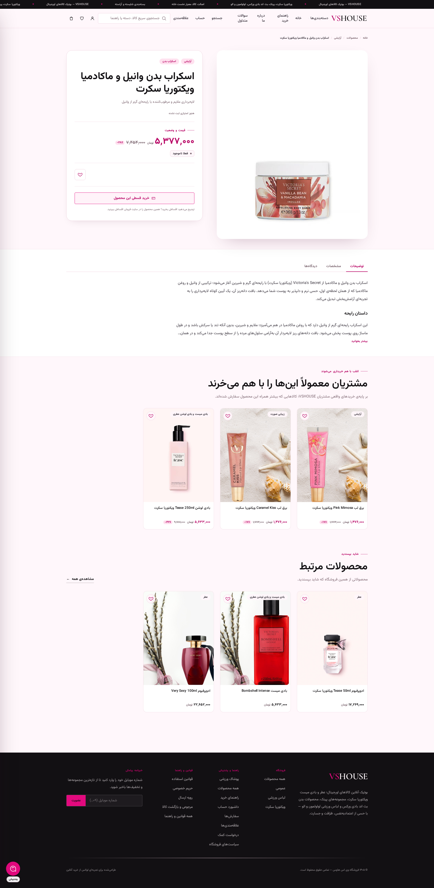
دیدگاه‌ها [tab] (310, 266)
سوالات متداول (243, 18)
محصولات (352, 38)
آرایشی (337, 38)
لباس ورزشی (276, 798)
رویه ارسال (185, 798)
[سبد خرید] (71, 18)
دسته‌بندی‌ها (319, 18)
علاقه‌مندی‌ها (230, 825)
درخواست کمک (228, 835)
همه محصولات (274, 779)
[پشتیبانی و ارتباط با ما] (13, 869)
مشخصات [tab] (333, 266)
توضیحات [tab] (357, 266)
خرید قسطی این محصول (131, 198)
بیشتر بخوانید (359, 341)
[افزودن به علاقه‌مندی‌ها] (80, 174)
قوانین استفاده (182, 779)
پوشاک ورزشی (229, 779)
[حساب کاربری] (92, 18)
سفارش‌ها (232, 816)
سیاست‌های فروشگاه (224, 844)
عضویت (76, 800)
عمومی (280, 788)
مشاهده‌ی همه (80, 579)
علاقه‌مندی (180, 18)
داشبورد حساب (228, 807)
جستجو (217, 18)
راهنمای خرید (282, 18)
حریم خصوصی (183, 788)
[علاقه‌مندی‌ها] (82, 18)
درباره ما (261, 18)
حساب (200, 18)
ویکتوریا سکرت (275, 807)
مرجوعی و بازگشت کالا (177, 807)
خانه (298, 18)
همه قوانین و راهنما (179, 816)
